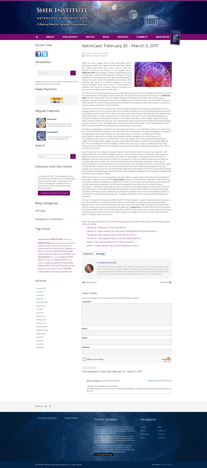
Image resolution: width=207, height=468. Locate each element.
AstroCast (88, 254)
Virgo (70, 272)
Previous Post (91, 282)
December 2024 (42, 302)
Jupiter (68, 248)
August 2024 (41, 306)
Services (122, 37)
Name (85, 328)
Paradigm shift (49, 260)
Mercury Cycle (59, 254)
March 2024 (40, 316)
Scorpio (64, 263)
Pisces (57, 260)
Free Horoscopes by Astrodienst (47, 418)
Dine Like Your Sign (55, 246)
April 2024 (40, 313)
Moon (51, 257)
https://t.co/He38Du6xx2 (109, 450)
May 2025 (39, 299)
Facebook (97, 433)
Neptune (64, 257)
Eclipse (66, 246)
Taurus (59, 268)
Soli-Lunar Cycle (52, 265)
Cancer (72, 243)
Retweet (107, 433)
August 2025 (40, 288)
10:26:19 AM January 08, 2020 (121, 440)
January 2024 (41, 323)
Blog (160, 427)
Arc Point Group (166, 464)
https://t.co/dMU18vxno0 (102, 431)
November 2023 (42, 327)
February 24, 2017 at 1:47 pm (160, 381)
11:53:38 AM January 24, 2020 (121, 431)
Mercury (49, 254)
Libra (40, 251)
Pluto (63, 259)
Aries (48, 239)
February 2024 (41, 320)
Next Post (164, 282)
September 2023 (42, 330)
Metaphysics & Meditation (49, 219)
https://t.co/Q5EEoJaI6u (102, 440)
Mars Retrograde (66, 251)
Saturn (57, 262)
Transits (67, 268)
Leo (74, 248)
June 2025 (40, 295)
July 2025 (39, 292)
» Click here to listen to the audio (54, 193)
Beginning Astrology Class (60, 243)
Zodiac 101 (162, 431)
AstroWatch (52, 132)
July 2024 (39, 309)
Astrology (100, 254)
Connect (142, 37)
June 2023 (40, 340)
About (50, 37)
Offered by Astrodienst (71, 418)
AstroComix (67, 239)
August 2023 (41, 333)
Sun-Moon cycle (50, 269)
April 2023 (40, 347)
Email (85, 338)
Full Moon (53, 248)
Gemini (61, 248)
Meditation (41, 254)
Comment (87, 302)
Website (86, 347)
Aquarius (41, 239)
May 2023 (39, 344)
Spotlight (64, 266)
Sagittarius (49, 263)
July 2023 (39, 337)
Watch (90, 37)
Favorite (113, 433)
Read (106, 37)
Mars (56, 251)
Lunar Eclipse (47, 251)
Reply (102, 433)
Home (143, 427)
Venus (49, 271)
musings (57, 257)
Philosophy (70, 37)
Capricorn (42, 246)
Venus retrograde (59, 272)
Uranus (41, 271)
